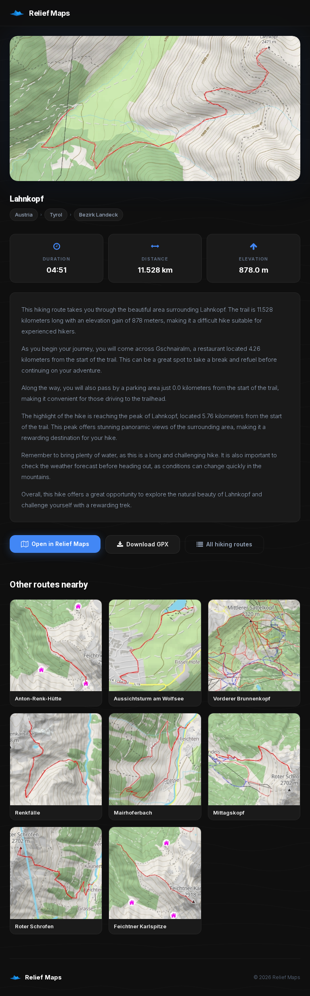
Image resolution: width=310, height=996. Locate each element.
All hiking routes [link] (229, 544)
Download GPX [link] (147, 544)
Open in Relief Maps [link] (60, 543)
